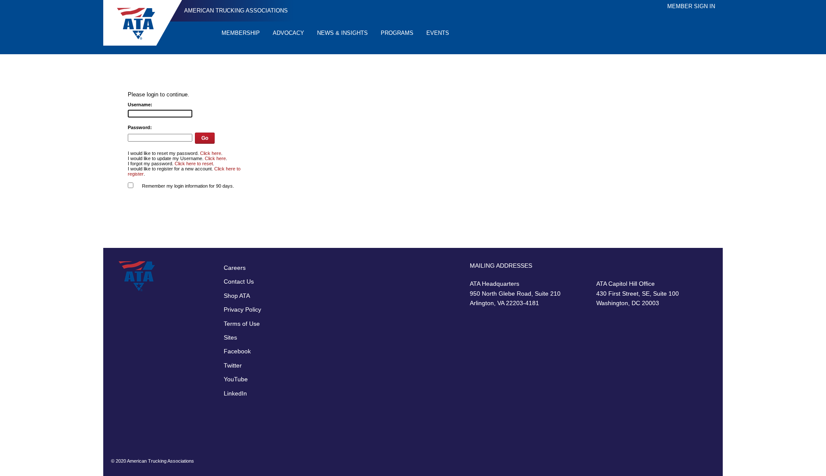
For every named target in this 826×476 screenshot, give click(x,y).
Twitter (233, 365)
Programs (397, 33)
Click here (210, 153)
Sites (230, 337)
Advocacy (288, 33)
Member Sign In (691, 6)
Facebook (237, 351)
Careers (235, 267)
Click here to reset (194, 163)
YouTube (236, 379)
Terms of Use (242, 323)
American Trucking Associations (236, 10)
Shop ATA (237, 295)
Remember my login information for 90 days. (188, 186)
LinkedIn (235, 393)
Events (437, 33)
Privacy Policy (242, 309)
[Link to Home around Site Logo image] (142, 23)
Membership (241, 33)
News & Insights (342, 33)
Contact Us (239, 281)
